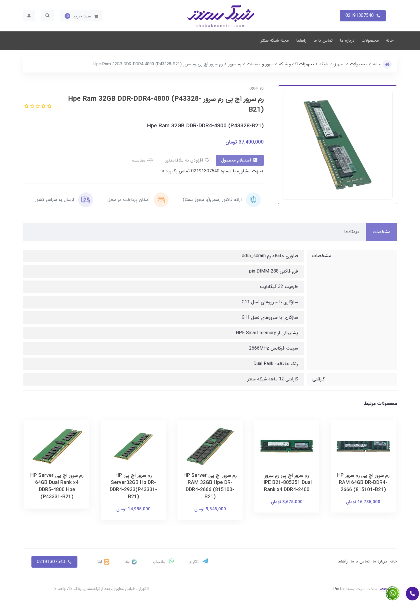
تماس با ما (323, 40)
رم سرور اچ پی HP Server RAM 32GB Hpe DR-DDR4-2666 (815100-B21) (210, 486)
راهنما (301, 40)
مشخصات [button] (381, 232)
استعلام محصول (236, 160)
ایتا (100, 561)
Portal (339, 589)
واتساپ (159, 562)
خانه (389, 40)
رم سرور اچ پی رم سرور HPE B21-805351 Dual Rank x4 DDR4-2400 (286, 482)
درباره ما (347, 40)
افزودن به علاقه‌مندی (184, 160)
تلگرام (194, 562)
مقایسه (139, 160)
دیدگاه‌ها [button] (351, 232)
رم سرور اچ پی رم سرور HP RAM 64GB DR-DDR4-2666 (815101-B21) (363, 482)
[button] (81, 15)
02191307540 (204, 171)
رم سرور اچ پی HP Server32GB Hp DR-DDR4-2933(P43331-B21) (133, 486)
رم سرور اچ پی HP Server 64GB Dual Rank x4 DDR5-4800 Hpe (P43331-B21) (56, 486)
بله (128, 561)
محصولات (370, 40)
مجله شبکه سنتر (275, 40)
